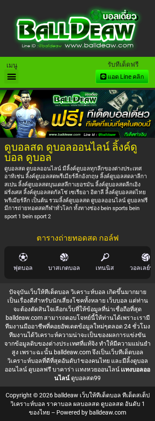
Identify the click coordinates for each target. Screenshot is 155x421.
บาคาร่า (63, 369)
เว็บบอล (117, 300)
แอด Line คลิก (125, 76)
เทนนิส (105, 267)
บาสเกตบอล (64, 267)
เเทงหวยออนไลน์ (97, 369)
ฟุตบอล (23, 267)
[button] (11, 76)
